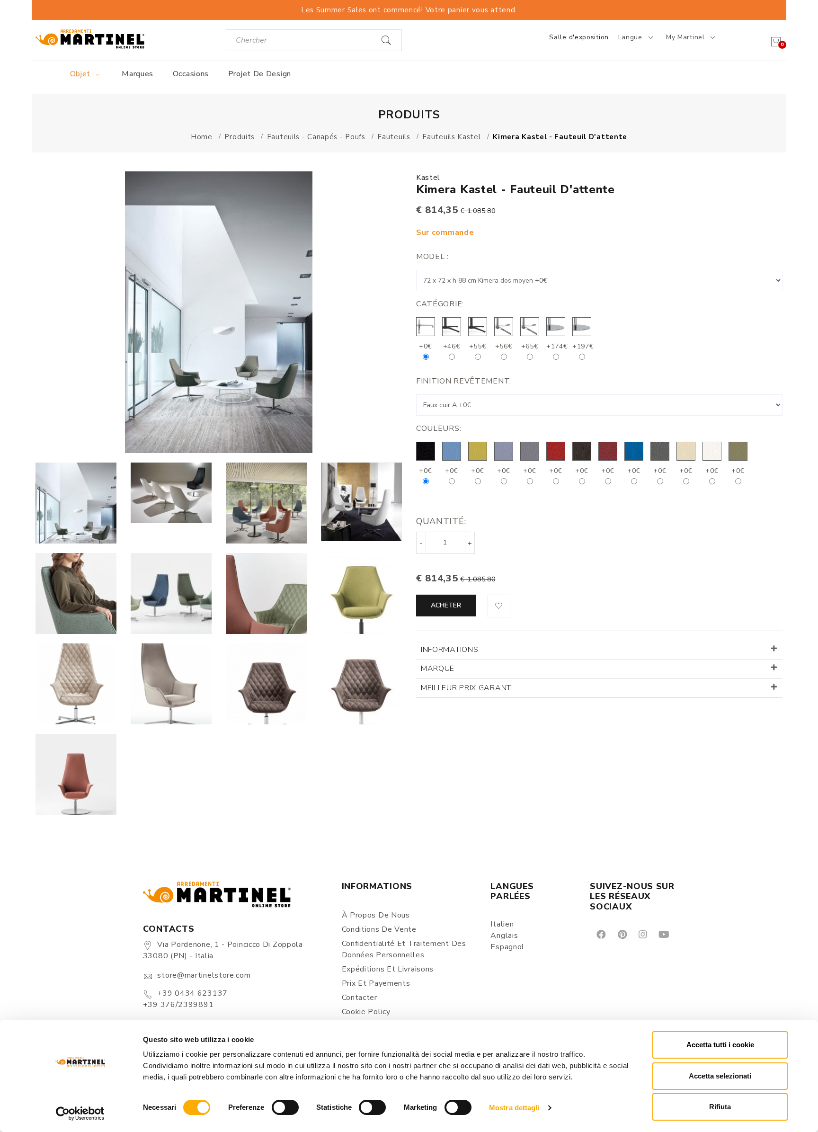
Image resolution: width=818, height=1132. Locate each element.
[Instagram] (642, 934)
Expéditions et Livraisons (388, 969)
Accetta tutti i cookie (720, 1045)
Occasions (191, 74)
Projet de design (259, 74)
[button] (499, 606)
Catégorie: (440, 304)
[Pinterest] (621, 934)
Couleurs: (438, 428)
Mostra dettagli (514, 1108)
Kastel (428, 177)
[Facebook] (600, 934)
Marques (137, 74)
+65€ (530, 346)
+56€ (504, 346)
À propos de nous (376, 915)
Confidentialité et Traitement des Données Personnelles (404, 949)
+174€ (557, 346)
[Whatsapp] (685, 934)
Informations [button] (449, 649)
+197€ (583, 346)
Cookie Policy (366, 1012)
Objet (81, 74)
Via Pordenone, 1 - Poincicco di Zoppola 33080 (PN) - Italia (223, 950)
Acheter (446, 605)
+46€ (452, 346)
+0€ (425, 346)
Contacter (359, 997)
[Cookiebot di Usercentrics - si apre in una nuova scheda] (80, 1113)
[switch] (285, 1107)
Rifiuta (720, 1107)
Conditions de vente (379, 929)
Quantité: (441, 521)
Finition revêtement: (463, 381)
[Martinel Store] (90, 38)
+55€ (478, 346)
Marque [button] (437, 668)
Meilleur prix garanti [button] (467, 688)
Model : (432, 256)
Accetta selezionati (720, 1076)
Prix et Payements (376, 983)
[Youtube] (663, 934)
